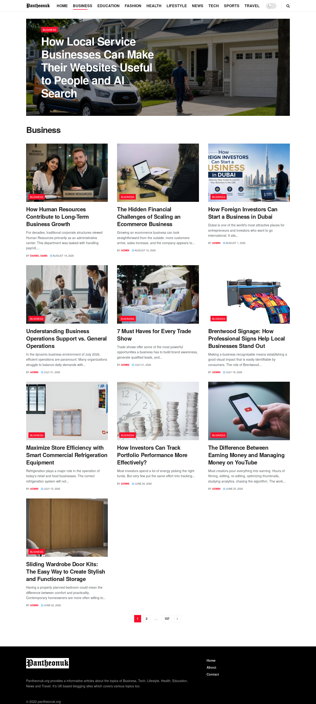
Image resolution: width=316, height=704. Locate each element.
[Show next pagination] (177, 619)
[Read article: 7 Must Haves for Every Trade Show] (158, 294)
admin (49, 105)
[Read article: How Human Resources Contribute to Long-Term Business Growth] (67, 173)
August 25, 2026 (69, 105)
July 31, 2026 (51, 372)
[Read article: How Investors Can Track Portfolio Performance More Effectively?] (158, 411)
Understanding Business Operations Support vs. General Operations (66, 338)
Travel (252, 5)
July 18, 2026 (233, 372)
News (197, 5)
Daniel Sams (38, 255)
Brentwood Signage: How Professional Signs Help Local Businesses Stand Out (246, 338)
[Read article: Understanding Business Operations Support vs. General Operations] (67, 294)
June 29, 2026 (143, 483)
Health (153, 5)
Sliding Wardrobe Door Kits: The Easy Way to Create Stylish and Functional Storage (65, 571)
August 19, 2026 (63, 255)
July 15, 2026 (51, 488)
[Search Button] (288, 6)
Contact (213, 674)
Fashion (133, 5)
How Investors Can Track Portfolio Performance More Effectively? (152, 454)
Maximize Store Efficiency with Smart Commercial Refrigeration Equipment (67, 454)
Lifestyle (177, 5)
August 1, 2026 (235, 243)
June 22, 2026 (52, 605)
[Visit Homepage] (38, 6)
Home (62, 5)
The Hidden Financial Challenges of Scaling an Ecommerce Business (148, 216)
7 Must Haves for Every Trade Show (154, 334)
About (211, 667)
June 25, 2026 (234, 488)
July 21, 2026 (142, 364)
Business (82, 5)
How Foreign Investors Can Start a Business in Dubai (243, 212)
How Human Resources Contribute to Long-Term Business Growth (57, 216)
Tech (213, 5)
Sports (231, 5)
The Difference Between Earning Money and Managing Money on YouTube (246, 454)
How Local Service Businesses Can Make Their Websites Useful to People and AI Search (97, 67)
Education (108, 5)
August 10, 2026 (145, 250)
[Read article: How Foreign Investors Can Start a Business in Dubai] (249, 173)
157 (166, 618)
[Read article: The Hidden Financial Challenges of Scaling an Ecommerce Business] (158, 173)
